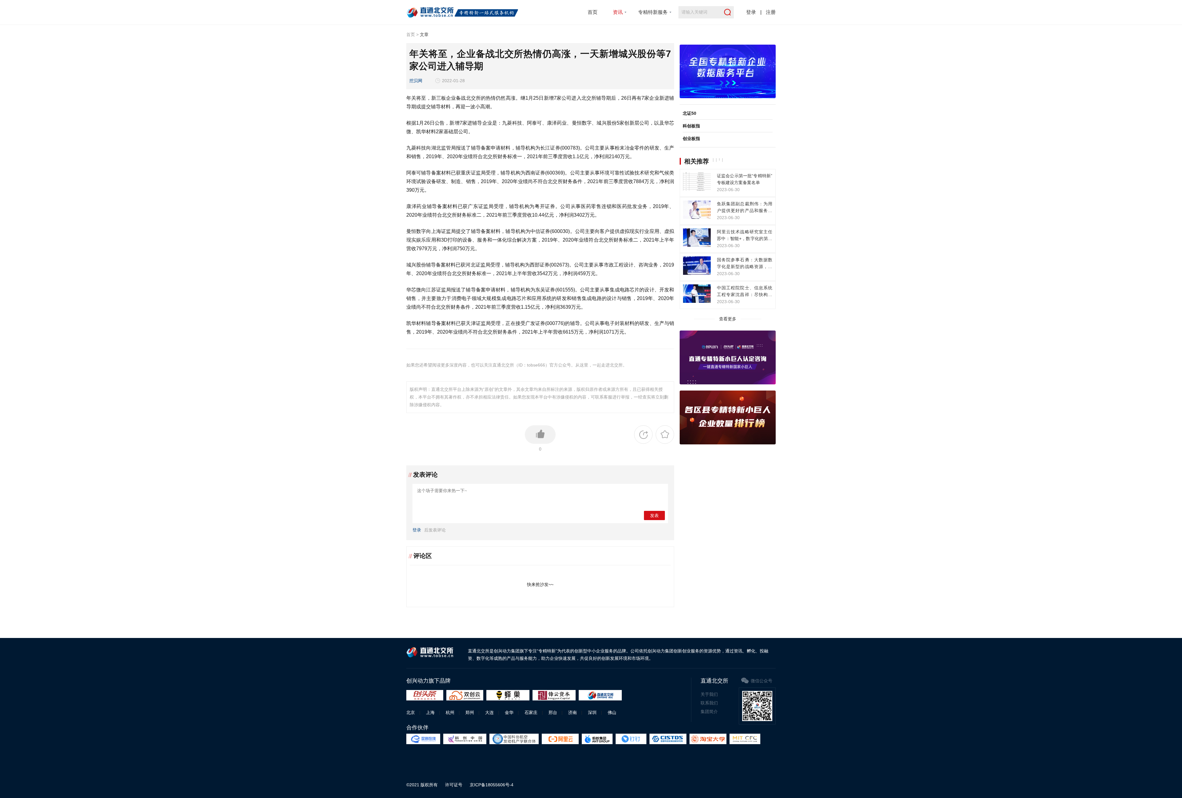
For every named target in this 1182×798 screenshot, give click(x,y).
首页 (592, 12)
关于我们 (709, 694)
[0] (540, 434)
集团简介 (709, 711)
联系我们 (709, 702)
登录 (751, 12)
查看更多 (727, 318)
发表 (654, 515)
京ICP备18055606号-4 (491, 784)
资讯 (618, 12)
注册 (771, 12)
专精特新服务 (653, 12)
